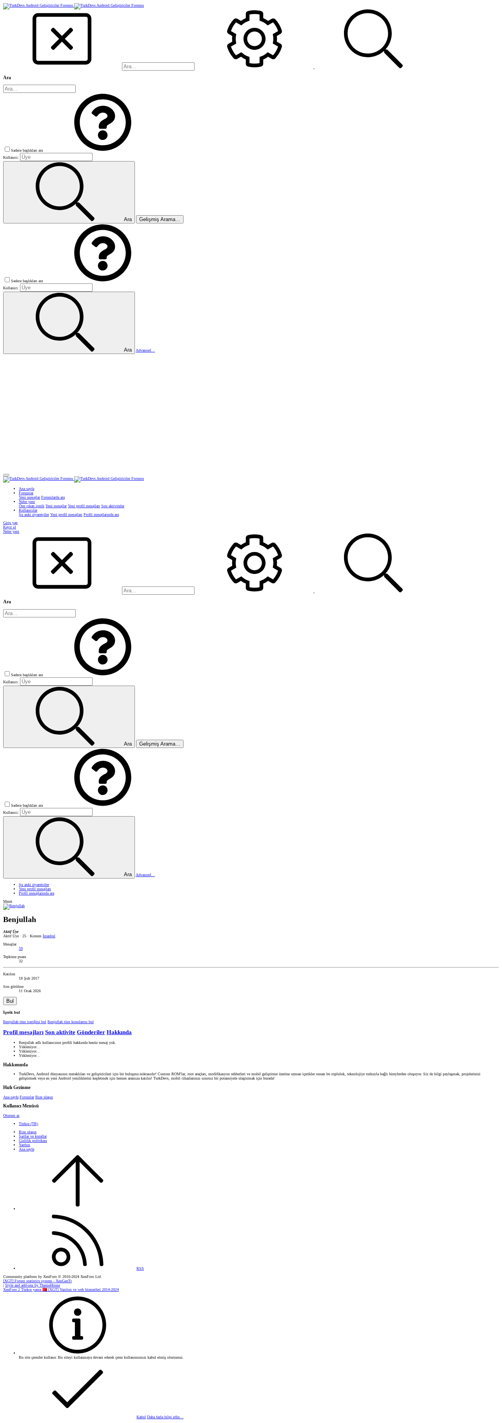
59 (21, 948)
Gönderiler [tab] (91, 1032)
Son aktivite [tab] (60, 1032)
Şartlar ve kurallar (33, 1136)
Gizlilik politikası (33, 1140)
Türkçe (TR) (28, 1124)
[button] (103, 150)
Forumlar (27, 1097)
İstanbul (49, 936)
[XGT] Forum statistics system (37, 1281)
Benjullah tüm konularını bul (70, 1022)
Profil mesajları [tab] (23, 1032)
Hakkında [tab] (119, 1032)
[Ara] (255, 67)
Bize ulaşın (44, 1097)
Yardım (24, 1145)
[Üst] (77, 1209)
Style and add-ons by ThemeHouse (32, 1285)
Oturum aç (11, 1115)
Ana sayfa (10, 1097)
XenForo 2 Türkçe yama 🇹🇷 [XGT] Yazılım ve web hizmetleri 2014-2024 (61, 1289)
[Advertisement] (251, 413)
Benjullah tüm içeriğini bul (24, 1022)
